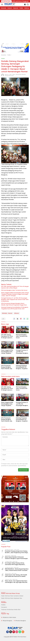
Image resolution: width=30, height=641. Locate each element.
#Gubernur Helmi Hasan (9, 617)
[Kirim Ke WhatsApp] (27, 319)
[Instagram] (16, 631)
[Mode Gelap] (25, 4)
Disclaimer (4, 607)
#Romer (16, 313)
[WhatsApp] (19, 631)
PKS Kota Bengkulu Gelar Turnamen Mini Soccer (14, 290)
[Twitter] (10, 631)
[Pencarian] (28, 4)
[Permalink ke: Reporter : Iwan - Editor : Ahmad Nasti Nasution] (2, 75)
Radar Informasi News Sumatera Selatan (12, 596)
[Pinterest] (13, 631)
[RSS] (23, 631)
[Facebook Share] (14, 319)
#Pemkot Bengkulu (20, 620)
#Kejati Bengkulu (7, 620)
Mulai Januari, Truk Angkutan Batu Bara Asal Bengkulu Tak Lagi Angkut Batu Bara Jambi (16, 581)
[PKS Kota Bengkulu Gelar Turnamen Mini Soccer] (22, 329)
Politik (3, 58)
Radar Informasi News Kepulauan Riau (11, 598)
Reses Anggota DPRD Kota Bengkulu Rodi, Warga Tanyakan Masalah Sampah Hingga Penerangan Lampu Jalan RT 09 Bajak (15, 294)
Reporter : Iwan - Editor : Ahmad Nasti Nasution (15, 74)
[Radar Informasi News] (9, 4)
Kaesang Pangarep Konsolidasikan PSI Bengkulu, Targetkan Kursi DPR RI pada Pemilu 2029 (14, 308)
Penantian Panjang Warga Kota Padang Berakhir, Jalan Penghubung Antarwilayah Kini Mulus (16, 551)
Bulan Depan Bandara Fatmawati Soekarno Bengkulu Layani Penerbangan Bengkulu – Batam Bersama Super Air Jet (16, 557)
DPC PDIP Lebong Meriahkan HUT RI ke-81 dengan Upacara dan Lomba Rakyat (15, 287)
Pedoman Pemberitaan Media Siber (10, 609)
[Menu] (2, 4)
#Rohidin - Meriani (7, 313)
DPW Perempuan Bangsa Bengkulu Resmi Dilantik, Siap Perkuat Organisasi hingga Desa (14, 304)
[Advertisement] (15, 26)
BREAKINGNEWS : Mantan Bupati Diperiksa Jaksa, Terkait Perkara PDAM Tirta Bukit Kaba (16, 569)
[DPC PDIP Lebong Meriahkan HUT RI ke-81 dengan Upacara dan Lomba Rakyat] (7, 329)
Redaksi (3, 605)
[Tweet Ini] (17, 319)
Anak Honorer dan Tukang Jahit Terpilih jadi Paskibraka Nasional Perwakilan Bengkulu (16, 575)
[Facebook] (7, 631)
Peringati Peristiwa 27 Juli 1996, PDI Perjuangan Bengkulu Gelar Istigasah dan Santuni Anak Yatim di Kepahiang (15, 299)
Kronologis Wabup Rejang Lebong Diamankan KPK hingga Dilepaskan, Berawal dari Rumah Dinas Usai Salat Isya (16, 563)
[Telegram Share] (24, 319)
